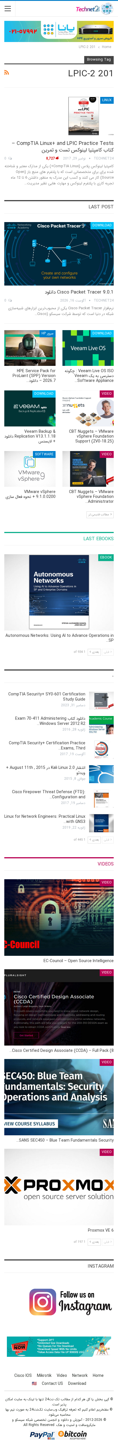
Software (44, 454)
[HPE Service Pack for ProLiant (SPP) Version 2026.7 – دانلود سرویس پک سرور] (30, 348)
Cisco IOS (23, 1376)
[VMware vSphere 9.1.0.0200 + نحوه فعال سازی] (30, 469)
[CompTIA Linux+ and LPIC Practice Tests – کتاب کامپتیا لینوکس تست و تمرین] (84, 116)
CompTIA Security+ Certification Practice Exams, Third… (47, 745)
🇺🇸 (34, 1384)
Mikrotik (44, 1376)
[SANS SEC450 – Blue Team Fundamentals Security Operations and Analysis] (59, 1097)
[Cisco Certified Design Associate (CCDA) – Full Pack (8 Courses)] (59, 1007)
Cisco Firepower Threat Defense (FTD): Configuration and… (48, 794)
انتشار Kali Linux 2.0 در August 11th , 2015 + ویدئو (45, 770)
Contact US (52, 1384)
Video (107, 393)
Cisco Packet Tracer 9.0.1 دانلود (79, 292)
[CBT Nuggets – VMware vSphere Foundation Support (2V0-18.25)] (88, 408)
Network (80, 1376)
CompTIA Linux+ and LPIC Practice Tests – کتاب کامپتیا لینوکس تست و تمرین (63, 146)
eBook (106, 557)
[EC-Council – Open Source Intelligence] (59, 917)
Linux (107, 100)
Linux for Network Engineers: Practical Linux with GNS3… (44, 819)
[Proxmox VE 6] (59, 1187)
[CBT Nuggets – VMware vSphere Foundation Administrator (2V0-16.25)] (88, 469)
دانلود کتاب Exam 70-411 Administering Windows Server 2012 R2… (50, 721)
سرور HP (48, 333)
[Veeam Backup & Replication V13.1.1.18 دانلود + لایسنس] (30, 408)
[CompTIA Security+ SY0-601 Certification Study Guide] (101, 701)
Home (98, 1376)
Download (102, 225)
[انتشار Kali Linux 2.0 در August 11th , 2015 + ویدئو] (101, 774)
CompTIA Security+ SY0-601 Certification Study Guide (46, 697)
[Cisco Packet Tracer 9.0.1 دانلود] (59, 254)
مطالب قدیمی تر (99, 514)
